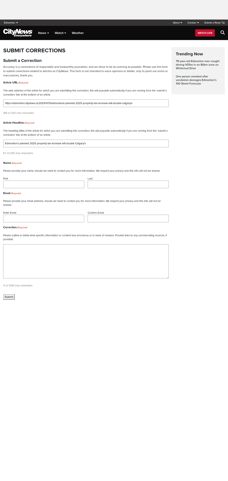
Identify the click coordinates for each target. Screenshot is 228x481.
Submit (9, 297)
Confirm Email (96, 212)
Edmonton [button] (9, 22)
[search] (223, 32)
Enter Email (9, 212)
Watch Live (205, 33)
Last (90, 178)
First (5, 178)
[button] (177, 23)
